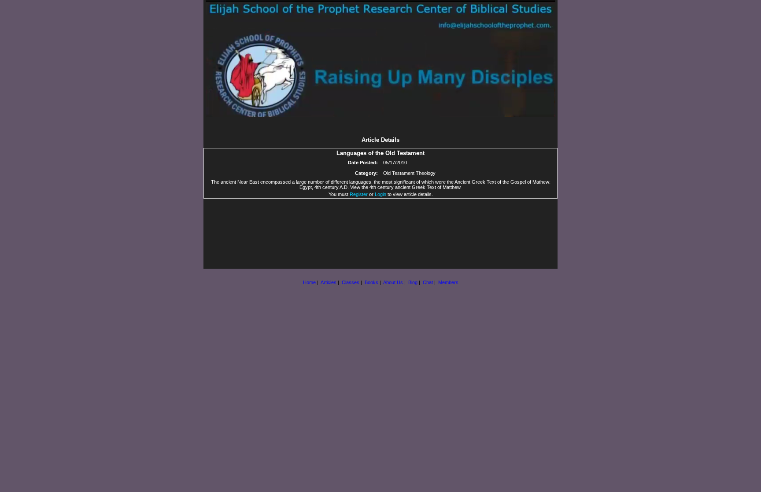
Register (359, 194)
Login (380, 194)
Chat (428, 282)
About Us (393, 282)
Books (371, 282)
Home (309, 282)
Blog (412, 282)
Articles (328, 282)
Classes (350, 282)
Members (448, 282)
